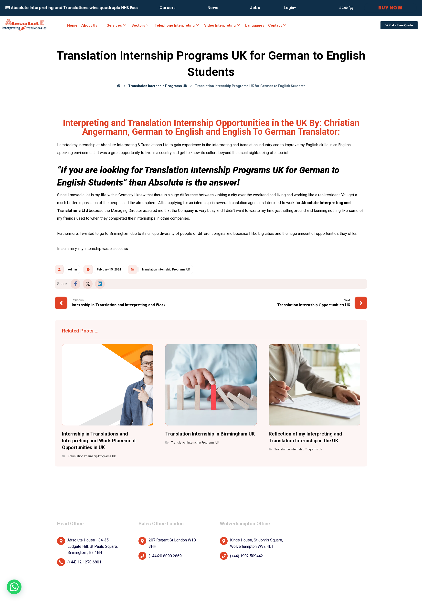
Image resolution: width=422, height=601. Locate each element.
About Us (89, 25)
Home (72, 25)
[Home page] (119, 86)
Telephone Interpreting (175, 25)
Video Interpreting (220, 25)
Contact (275, 25)
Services (114, 25)
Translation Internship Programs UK (166, 269)
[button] (75, 284)
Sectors (138, 25)
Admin (72, 269)
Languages (254, 25)
